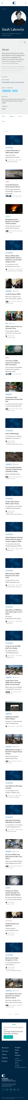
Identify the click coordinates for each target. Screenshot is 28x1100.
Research (5, 1047)
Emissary (17, 291)
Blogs (16, 1053)
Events (17, 1050)
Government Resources (20, 1067)
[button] (17, 1014)
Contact (17, 1058)
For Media (17, 1065)
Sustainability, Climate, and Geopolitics (13, 82)
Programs (18, 1047)
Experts (5, 1058)
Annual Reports (18, 1060)
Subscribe (8, 1037)
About (4, 1054)
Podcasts (17, 1055)
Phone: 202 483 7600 (6, 1086)
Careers (17, 1062)
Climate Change (6, 90)
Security (15, 90)
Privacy (16, 1063)
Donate (4, 1061)
